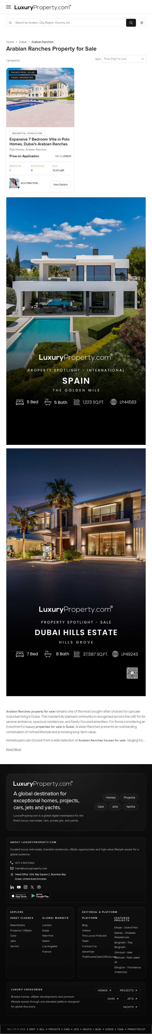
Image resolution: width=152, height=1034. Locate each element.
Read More (13, 749)
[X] (32, 887)
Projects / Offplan (21, 930)
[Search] (131, 23)
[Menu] (8, 7)
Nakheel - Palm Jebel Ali (127, 960)
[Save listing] (69, 73)
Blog (84, 925)
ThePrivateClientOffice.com (96, 956)
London (47, 925)
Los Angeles (49, 946)
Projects (129, 797)
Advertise (88, 951)
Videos (86, 930)
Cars (101, 806)
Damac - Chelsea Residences (124, 935)
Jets (115, 806)
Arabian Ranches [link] (42, 42)
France (46, 951)
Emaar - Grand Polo (126, 927)
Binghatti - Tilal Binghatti (123, 945)
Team (85, 941)
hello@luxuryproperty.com (31, 868)
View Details (60, 184)
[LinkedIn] (12, 887)
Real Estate (17, 925)
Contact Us (89, 946)
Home (10, 42)
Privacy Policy (136, 1029)
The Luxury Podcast (94, 935)
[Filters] (142, 23)
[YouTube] (19, 887)
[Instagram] (25, 887)
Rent (32, 1029)
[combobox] (67, 22)
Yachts (130, 806)
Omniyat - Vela (123, 952)
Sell (42, 1029)
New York (47, 935)
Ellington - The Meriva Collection (127, 970)
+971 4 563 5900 (24, 862)
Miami (45, 941)
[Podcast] (39, 887)
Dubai (23, 42)
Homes (111, 797)
